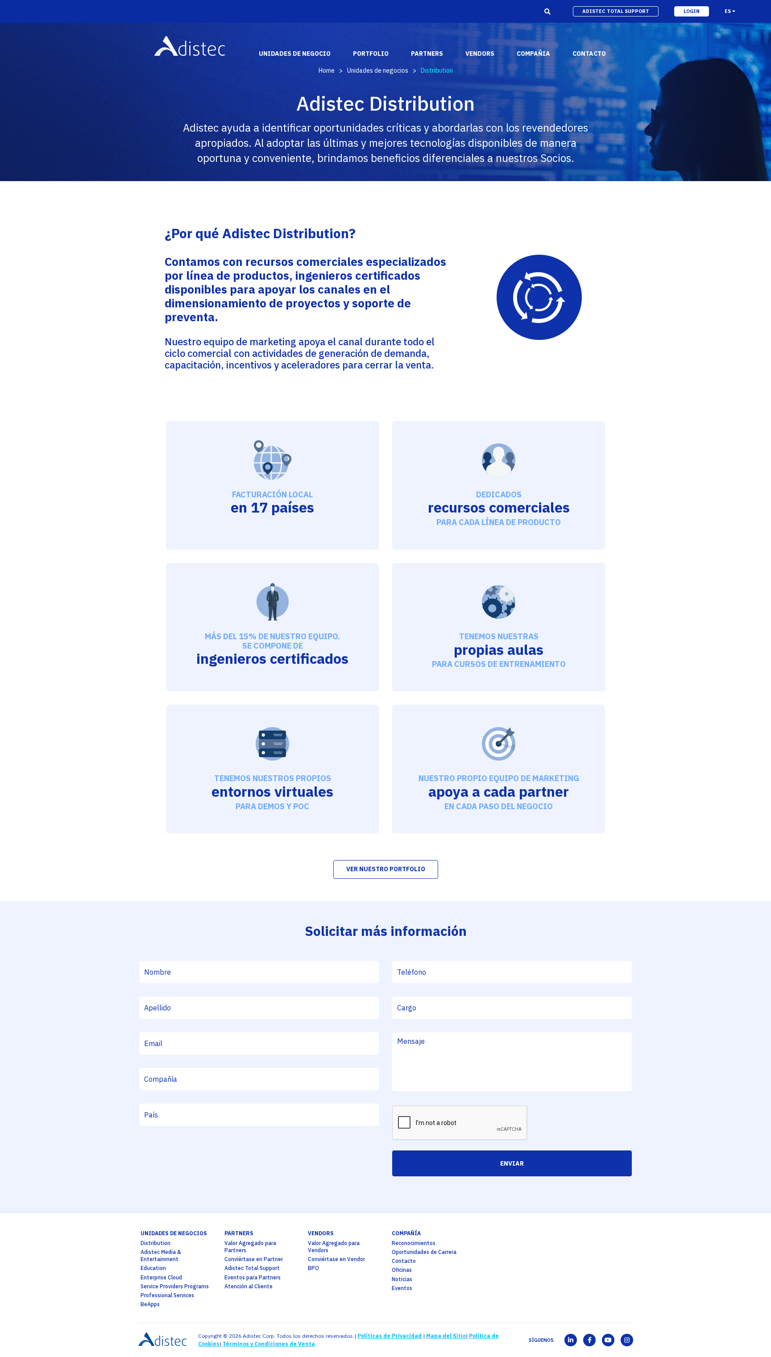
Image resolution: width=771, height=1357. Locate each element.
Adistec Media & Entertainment (161, 1255)
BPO (313, 1268)
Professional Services (167, 1295)
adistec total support (615, 11)
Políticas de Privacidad (389, 1335)
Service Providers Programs (175, 1286)
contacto (589, 54)
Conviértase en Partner (253, 1259)
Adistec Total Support (252, 1268)
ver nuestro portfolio (385, 869)
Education (153, 1268)
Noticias (402, 1279)
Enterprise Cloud (161, 1277)
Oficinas (402, 1269)
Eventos (402, 1288)
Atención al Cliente (248, 1286)
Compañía (406, 1233)
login (692, 11)
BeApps (150, 1304)
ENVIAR (512, 1163)
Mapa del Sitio (446, 1335)
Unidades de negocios (377, 70)
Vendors (321, 1233)
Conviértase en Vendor (336, 1259)
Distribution (155, 1243)
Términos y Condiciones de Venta (269, 1343)
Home (327, 70)
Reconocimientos (413, 1243)
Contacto (404, 1261)
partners (238, 1233)
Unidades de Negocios (174, 1233)
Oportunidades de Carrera (424, 1252)
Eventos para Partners (252, 1277)
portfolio (371, 54)
